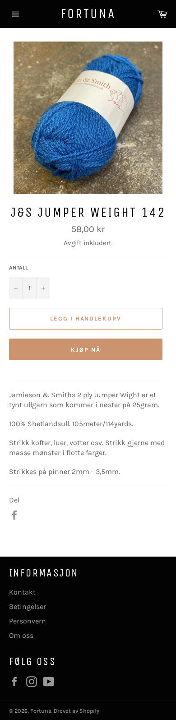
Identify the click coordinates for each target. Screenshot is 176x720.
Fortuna (88, 13)
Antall (18, 268)
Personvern (27, 621)
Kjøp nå (86, 349)
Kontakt (22, 592)
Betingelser (27, 606)
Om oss (21, 635)
